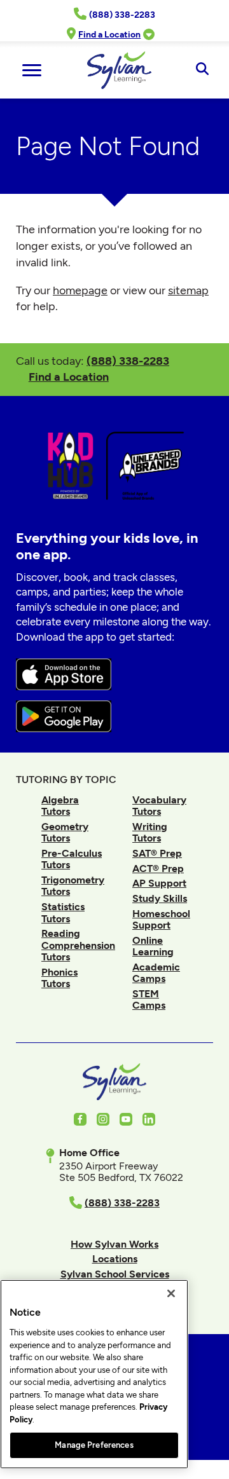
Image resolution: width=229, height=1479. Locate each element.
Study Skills (159, 898)
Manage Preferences (94, 1445)
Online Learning (153, 946)
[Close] (171, 1293)
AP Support (159, 883)
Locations (114, 1259)
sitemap (188, 290)
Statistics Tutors (63, 912)
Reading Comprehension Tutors (78, 945)
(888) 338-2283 (128, 360)
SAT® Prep (157, 853)
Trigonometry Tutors (72, 885)
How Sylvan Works (114, 1244)
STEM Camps (148, 999)
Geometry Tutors (64, 832)
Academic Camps (156, 973)
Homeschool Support (161, 919)
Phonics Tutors (59, 978)
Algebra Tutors (60, 805)
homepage (80, 290)
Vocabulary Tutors (159, 805)
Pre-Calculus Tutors (71, 859)
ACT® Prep (158, 868)
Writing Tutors (149, 832)
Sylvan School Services (114, 1274)
